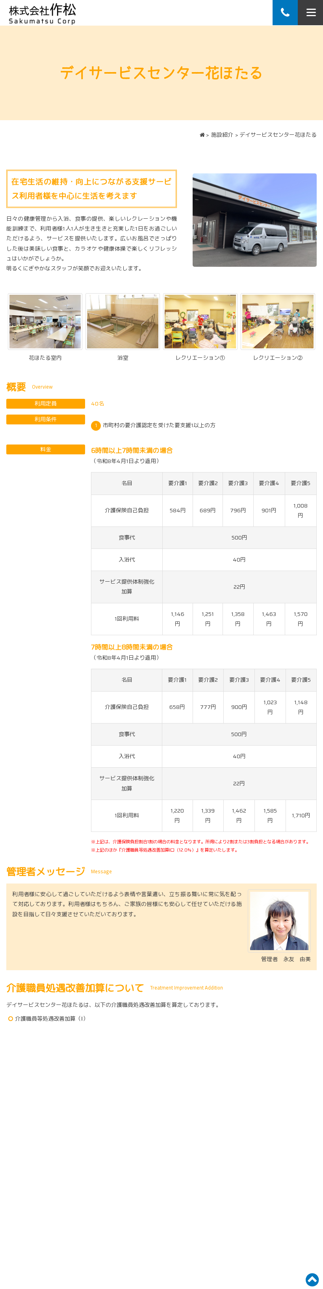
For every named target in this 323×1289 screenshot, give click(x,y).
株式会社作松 (42, 12)
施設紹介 (222, 134)
